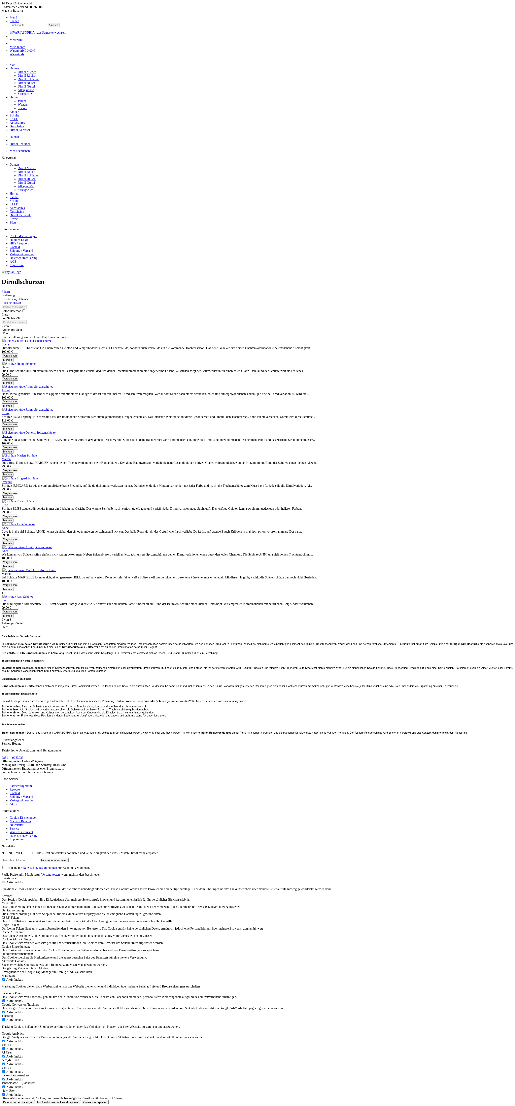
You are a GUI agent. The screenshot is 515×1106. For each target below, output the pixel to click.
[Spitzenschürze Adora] (18, 386)
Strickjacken (25, 190)
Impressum (17, 265)
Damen (14, 164)
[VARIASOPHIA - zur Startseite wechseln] (38, 32)
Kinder (14, 197)
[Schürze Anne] (13, 524)
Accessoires (17, 208)
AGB (13, 261)
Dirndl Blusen (27, 179)
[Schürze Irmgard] (15, 478)
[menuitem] (261, 17)
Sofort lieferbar (12, 311)
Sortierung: (9, 295)
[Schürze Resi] (12, 596)
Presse (14, 219)
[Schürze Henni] (13, 363)
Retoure (15, 789)
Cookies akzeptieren (95, 1102)
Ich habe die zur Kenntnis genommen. (48, 867)
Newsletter (16, 825)
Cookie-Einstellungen (23, 236)
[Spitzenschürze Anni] (17, 547)
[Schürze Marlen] (14, 455)
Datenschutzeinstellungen (18, 1102)
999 (18, 318)
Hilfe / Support (19, 243)
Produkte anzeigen (14, 306)
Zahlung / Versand (21, 250)
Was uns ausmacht (21, 832)
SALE (14, 204)
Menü (13, 17)
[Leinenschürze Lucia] (17, 340)
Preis (5, 314)
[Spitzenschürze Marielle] (19, 570)
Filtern (6, 291)
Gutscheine (17, 211)
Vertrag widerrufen (22, 254)
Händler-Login (19, 239)
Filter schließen (11, 302)
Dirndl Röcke (26, 171)
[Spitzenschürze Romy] (18, 409)
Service (14, 828)
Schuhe (14, 200)
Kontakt (15, 247)
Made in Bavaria (20, 821)
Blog (13, 222)
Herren (14, 193)
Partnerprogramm (21, 785)
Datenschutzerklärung (23, 258)
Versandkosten (50, 874)
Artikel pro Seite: (12, 329)
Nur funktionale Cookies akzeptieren (58, 1102)
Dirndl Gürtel (26, 182)
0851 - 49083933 (13, 757)
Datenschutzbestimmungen (40, 867)
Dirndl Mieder (27, 168)
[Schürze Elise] (13, 501)
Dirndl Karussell (20, 215)
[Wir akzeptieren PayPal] (11, 272)
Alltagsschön (26, 186)
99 (9, 318)
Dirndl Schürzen (28, 175)
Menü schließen (20, 151)
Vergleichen (10, 355)
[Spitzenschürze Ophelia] (19, 432)
